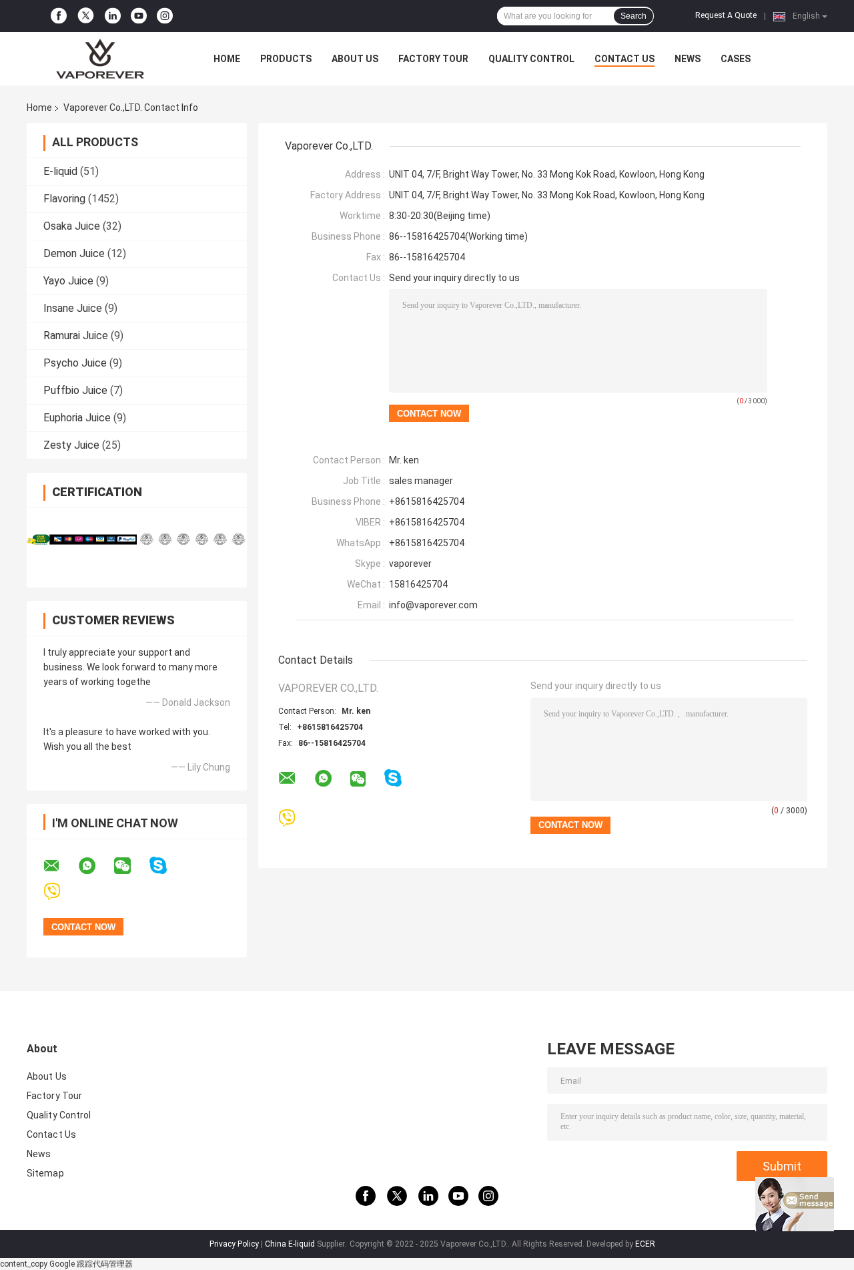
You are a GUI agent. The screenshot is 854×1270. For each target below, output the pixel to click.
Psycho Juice (75, 363)
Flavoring (64, 198)
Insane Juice (72, 308)
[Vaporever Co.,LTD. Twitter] (86, 16)
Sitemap (45, 1173)
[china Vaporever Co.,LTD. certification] (82, 539)
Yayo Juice (68, 280)
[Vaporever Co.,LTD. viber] (60, 892)
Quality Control (531, 58)
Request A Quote (726, 15)
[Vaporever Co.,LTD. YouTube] (139, 16)
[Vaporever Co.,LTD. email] (60, 866)
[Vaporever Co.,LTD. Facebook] (59, 16)
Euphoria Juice (77, 417)
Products (286, 58)
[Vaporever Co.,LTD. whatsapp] (95, 866)
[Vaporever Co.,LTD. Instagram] (165, 16)
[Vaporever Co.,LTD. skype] (166, 866)
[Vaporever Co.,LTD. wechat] (130, 866)
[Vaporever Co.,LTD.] (100, 59)
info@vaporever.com (433, 605)
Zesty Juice (71, 445)
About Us (355, 58)
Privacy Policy (234, 1244)
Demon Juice (74, 253)
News (688, 58)
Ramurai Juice (75, 335)
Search (633, 16)
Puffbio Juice (75, 390)
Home (227, 58)
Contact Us (624, 58)
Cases (736, 58)
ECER (645, 1244)
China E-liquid (290, 1244)
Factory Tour (433, 58)
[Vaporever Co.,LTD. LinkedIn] (113, 16)
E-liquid (60, 171)
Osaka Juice (71, 226)
